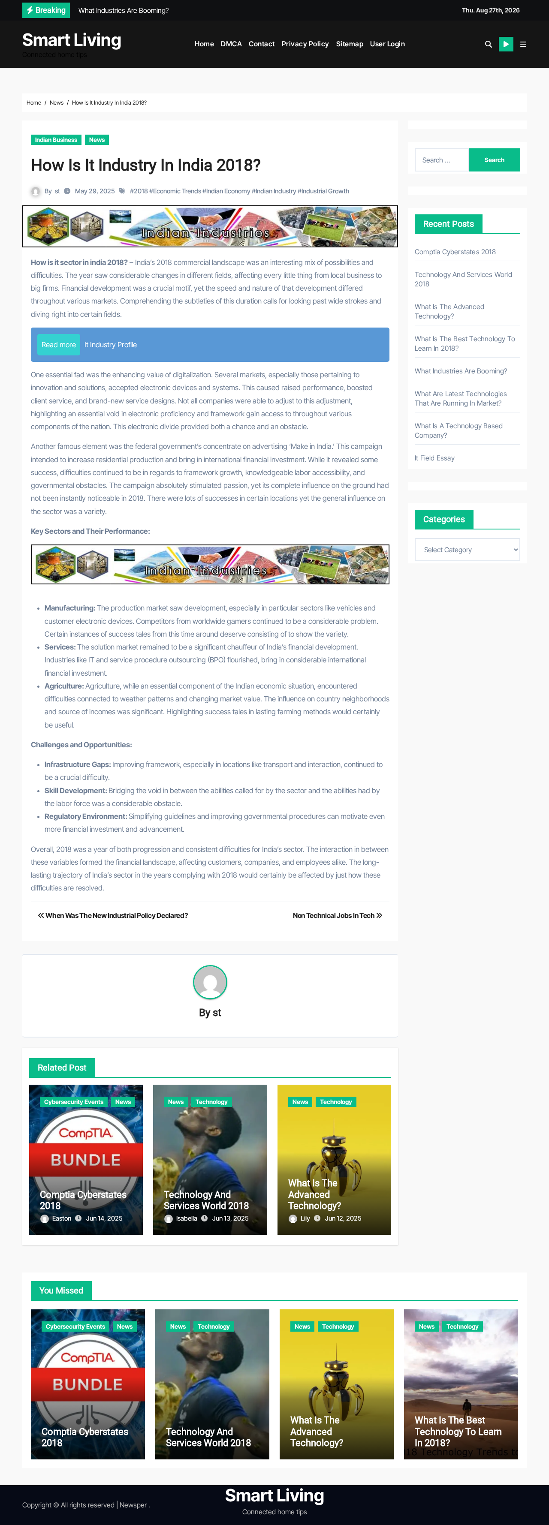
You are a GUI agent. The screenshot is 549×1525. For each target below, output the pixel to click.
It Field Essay (435, 458)
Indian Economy (228, 191)
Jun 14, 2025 (104, 1218)
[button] (523, 44)
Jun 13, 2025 (230, 1218)
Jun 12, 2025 (343, 1218)
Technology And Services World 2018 (206, 1200)
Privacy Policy (305, 43)
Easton (62, 1218)
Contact (262, 43)
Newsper (133, 1505)
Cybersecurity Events (73, 1101)
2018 (141, 191)
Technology (212, 1101)
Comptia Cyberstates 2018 (455, 251)
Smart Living (71, 39)
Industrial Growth (325, 191)
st (57, 191)
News (97, 139)
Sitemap (350, 43)
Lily (306, 1218)
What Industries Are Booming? (461, 371)
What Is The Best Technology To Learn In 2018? (458, 1431)
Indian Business (56, 139)
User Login (387, 43)
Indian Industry (276, 191)
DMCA (231, 43)
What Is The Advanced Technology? (314, 1194)
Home (204, 43)
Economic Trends (177, 191)
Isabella (187, 1218)
